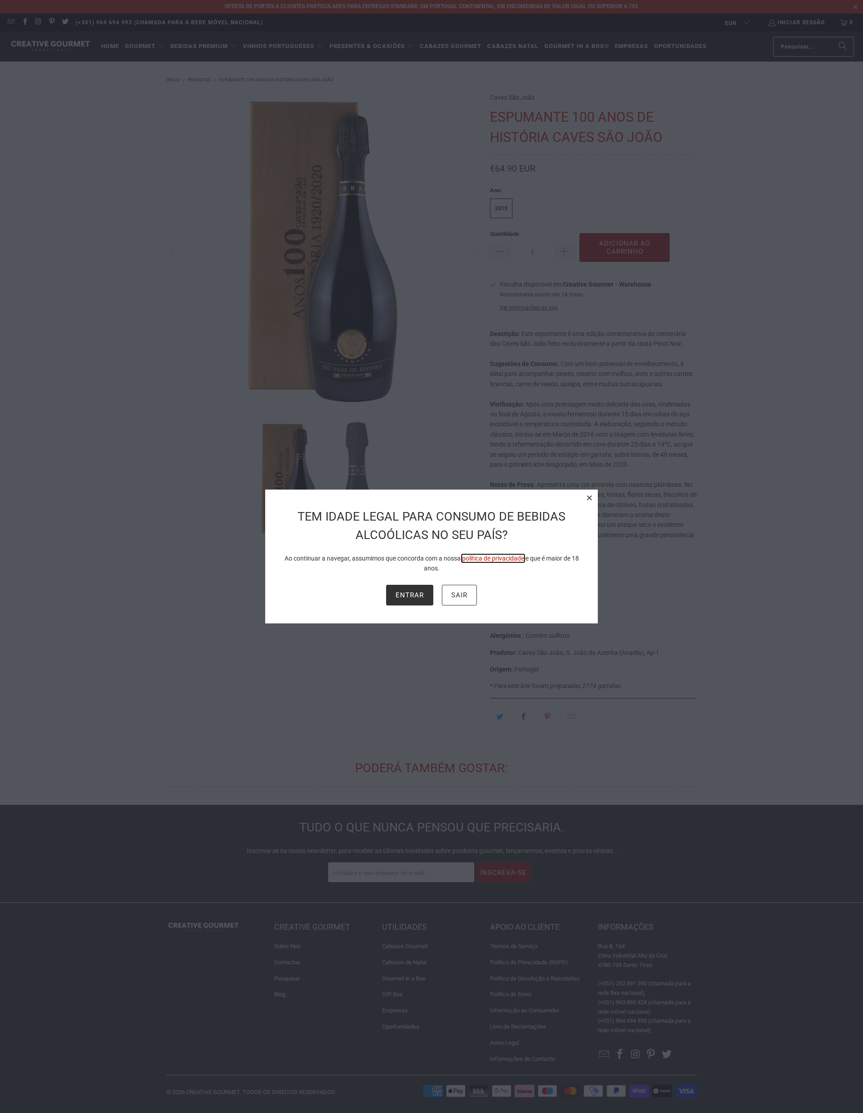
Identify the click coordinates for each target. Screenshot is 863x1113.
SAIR (459, 595)
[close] (590, 498)
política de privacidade (493, 558)
